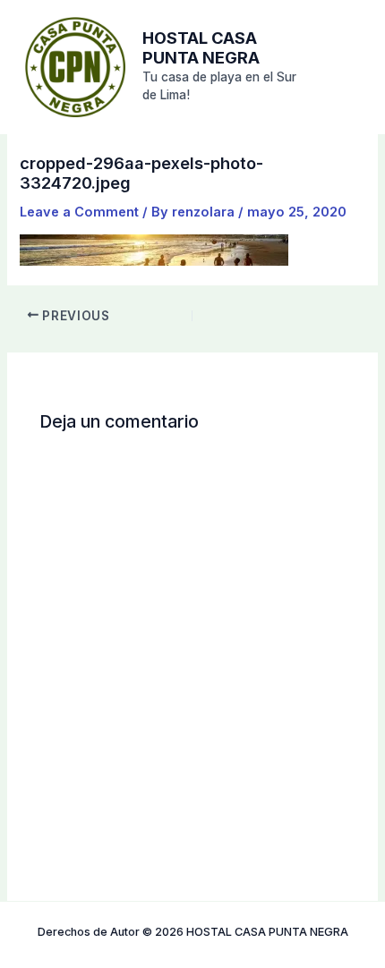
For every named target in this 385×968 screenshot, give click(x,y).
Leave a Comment (79, 212)
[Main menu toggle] (345, 66)
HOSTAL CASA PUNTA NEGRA (201, 47)
